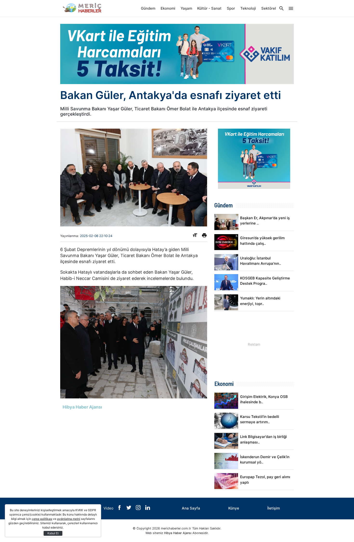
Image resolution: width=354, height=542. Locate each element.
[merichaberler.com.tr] (84, 8)
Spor (231, 8)
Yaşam (186, 8)
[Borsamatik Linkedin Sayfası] (147, 508)
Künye (233, 508)
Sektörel (268, 8)
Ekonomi (168, 8)
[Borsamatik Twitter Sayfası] (129, 508)
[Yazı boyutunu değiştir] (195, 236)
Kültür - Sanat (209, 8)
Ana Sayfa (191, 508)
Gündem (148, 8)
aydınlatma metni (68, 519)
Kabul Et (53, 533)
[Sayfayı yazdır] (204, 236)
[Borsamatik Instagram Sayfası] (139, 508)
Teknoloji (248, 8)
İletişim (273, 508)
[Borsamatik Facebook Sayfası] (120, 508)
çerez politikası (42, 519)
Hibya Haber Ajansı (177, 533)
